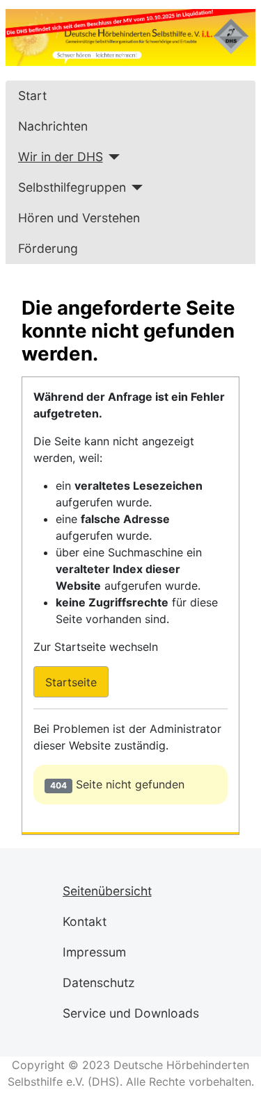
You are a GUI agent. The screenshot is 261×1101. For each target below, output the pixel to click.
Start (32, 95)
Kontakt (84, 921)
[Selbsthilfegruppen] (134, 188)
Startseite (71, 682)
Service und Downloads (131, 1013)
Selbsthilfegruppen (72, 187)
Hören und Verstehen (79, 217)
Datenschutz (99, 982)
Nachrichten (53, 126)
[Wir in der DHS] (111, 157)
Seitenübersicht (107, 891)
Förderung (48, 248)
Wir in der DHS (60, 156)
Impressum (94, 952)
